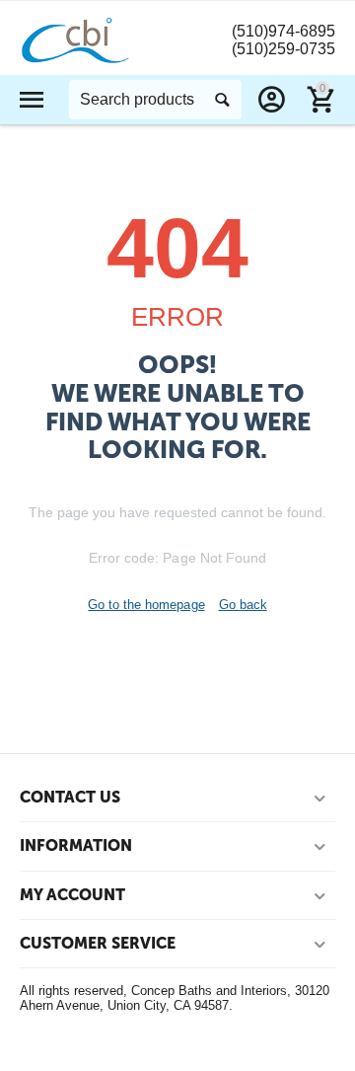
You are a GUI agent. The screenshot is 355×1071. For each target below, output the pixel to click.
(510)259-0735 (283, 48)
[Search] (222, 99)
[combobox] (155, 99)
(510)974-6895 (283, 31)
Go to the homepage (146, 604)
